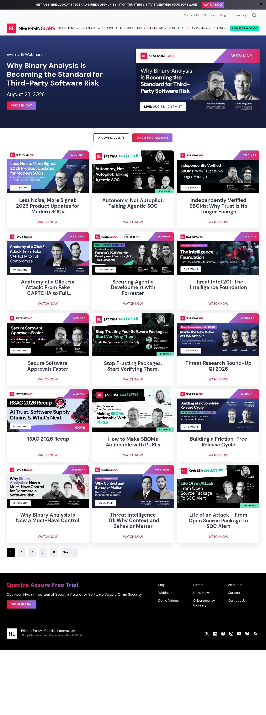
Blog (223, 15)
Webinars (165, 592)
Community (238, 15)
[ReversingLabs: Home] (31, 28)
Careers (234, 592)
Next (66, 552)
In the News (202, 592)
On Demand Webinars (152, 137)
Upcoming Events (111, 137)
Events (198, 585)
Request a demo (245, 28)
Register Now (21, 105)
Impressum (67, 630)
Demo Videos (168, 600)
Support (210, 15)
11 (54, 552)
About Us (235, 585)
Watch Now (213, 4)
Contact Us (192, 15)
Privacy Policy (31, 630)
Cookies (50, 630)
